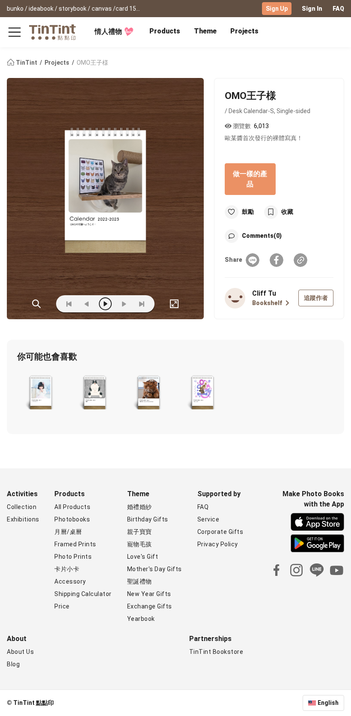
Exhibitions (23, 519)
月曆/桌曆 (68, 531)
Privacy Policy (217, 544)
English (328, 702)
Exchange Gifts (149, 606)
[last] (141, 303)
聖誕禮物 (139, 581)
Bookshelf (267, 303)
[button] (40, 393)
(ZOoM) (36, 304)
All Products (72, 506)
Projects (244, 31)
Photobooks (72, 519)
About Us (20, 651)
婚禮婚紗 (139, 506)
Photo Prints (73, 556)
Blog (13, 664)
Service (208, 519)
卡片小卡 (66, 569)
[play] (105, 304)
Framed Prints (75, 544)
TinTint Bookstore (216, 651)
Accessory (70, 581)
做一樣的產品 (250, 179)
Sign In (312, 8)
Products (164, 31)
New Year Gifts (149, 593)
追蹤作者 (316, 297)
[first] (68, 303)
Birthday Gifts (147, 519)
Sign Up (277, 8)
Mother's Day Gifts (154, 569)
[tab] (165, 32)
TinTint (27, 62)
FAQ (338, 8)
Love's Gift (142, 556)
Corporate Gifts (220, 531)
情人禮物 (108, 31)
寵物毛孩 (139, 544)
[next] (123, 303)
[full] (174, 304)
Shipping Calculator (83, 593)
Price (62, 606)
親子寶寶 (139, 531)
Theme (205, 31)
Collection (21, 506)
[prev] (86, 303)
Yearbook (141, 618)
